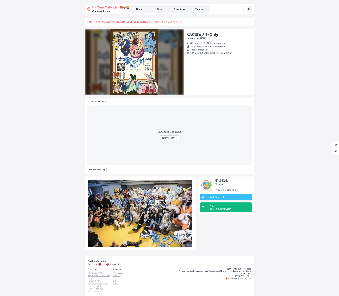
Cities (159, 9)
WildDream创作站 (95, 273)
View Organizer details (226, 190)
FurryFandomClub (95, 289)
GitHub (116, 281)
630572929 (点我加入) (138, 22)
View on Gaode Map (96, 170)
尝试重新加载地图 (169, 138)
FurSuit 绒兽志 (94, 281)
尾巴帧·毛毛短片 (94, 291)
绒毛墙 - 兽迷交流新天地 (98, 283)
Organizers (179, 9)
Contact (116, 275)
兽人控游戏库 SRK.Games (99, 275)
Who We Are (118, 273)
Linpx (90, 278)
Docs (115, 278)
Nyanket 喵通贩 (94, 286)
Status (115, 283)
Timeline (199, 9)
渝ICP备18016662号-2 (243, 276)
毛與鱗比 (221, 181)
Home (139, 9)
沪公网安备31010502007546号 (239, 278)
